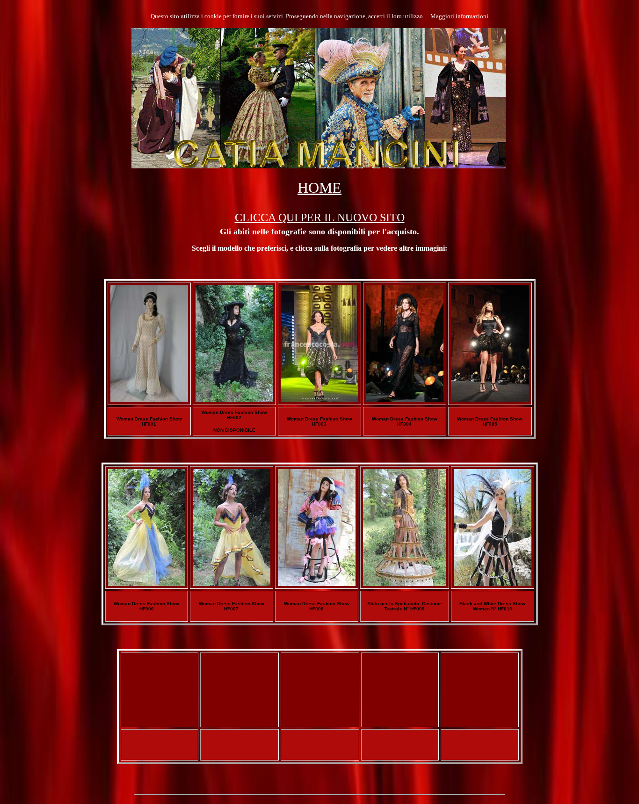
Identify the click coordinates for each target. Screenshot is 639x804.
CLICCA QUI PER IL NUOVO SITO (320, 217)
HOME (319, 187)
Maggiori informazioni (459, 16)
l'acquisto (399, 231)
